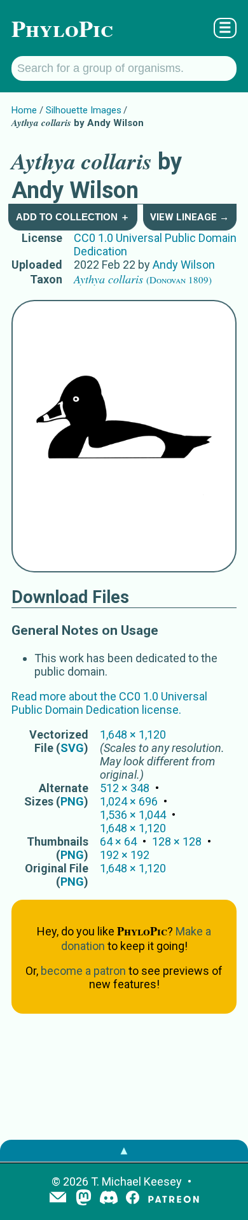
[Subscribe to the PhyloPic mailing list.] (58, 1198)
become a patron (83, 970)
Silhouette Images (83, 110)
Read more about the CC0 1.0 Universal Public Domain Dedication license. (109, 703)
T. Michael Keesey (136, 1181)
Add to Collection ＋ (73, 216)
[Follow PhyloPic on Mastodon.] (84, 1198)
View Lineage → (189, 217)
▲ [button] (124, 1150)
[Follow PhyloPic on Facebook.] (132, 1199)
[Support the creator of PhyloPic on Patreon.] (173, 1198)
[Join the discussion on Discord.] (109, 1199)
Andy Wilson (184, 264)
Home (24, 110)
